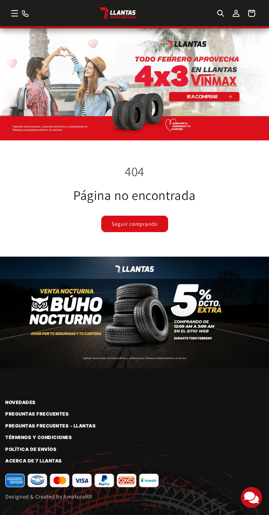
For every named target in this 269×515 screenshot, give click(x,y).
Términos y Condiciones (38, 437)
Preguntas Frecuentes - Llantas (50, 426)
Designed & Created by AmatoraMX (48, 496)
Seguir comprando (135, 224)
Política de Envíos (30, 449)
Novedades (20, 402)
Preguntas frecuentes (37, 414)
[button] (14, 13)
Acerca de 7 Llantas (33, 461)
